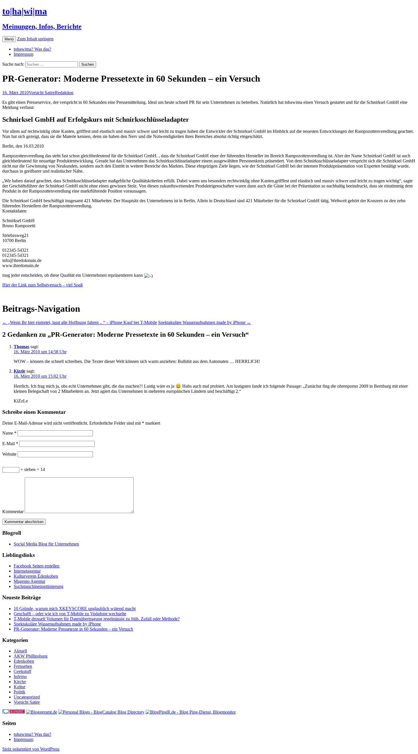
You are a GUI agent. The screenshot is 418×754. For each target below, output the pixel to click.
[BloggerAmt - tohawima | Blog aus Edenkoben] (41, 712)
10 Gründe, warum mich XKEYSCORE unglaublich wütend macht (75, 608)
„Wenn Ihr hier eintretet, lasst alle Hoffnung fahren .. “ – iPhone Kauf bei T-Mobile (79, 322)
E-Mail (10, 443)
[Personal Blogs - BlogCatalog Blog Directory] (101, 712)
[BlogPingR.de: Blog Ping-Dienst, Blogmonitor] (191, 712)
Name (9, 433)
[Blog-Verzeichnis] (13, 712)
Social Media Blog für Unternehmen (46, 544)
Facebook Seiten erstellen (36, 565)
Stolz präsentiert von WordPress (30, 749)
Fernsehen (23, 666)
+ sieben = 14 (32, 469)
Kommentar (13, 511)
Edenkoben (24, 661)
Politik (19, 691)
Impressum (23, 54)
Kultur (19, 686)
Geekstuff (22, 671)
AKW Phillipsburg (30, 656)
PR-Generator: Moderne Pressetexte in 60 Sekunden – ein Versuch (73, 629)
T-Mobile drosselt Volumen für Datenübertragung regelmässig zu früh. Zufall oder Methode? (97, 618)
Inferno (20, 676)
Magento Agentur (29, 581)
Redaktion (64, 92)
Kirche (20, 681)
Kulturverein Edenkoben (36, 576)
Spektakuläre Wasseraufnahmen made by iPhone (204, 322)
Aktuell (20, 650)
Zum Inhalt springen (35, 38)
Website (9, 454)
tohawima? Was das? (32, 49)
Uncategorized (27, 697)
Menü (9, 39)
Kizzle (19, 371)
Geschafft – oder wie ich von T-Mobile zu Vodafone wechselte (70, 613)
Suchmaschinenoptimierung (38, 586)
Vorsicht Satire (42, 92)
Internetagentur (27, 571)
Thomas (21, 346)
